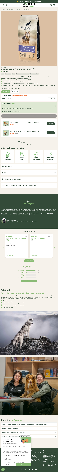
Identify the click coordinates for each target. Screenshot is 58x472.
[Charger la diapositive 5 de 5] (33, 64)
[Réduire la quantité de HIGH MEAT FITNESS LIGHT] (48, 106)
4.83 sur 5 (32, 266)
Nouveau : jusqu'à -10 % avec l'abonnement (29, 1)
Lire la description (5, 88)
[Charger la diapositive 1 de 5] (25, 64)
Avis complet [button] (9, 255)
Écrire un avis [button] (29, 281)
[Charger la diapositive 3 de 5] (29, 64)
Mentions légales (33, 458)
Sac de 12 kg (6, 91)
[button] (3, 5)
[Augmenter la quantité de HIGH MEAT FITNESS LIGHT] (54, 106)
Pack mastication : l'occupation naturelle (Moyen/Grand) (24, 131)
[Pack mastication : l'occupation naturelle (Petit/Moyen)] (6, 123)
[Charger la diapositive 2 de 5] (27, 64)
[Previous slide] (3, 248)
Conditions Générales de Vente (35, 453)
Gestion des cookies (34, 459)
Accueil (3, 9)
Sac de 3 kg (15, 91)
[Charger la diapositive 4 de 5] (31, 64)
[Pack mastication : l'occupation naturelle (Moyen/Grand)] (6, 133)
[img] (9, 236)
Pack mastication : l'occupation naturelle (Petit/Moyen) (24, 122)
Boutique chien (11, 9)
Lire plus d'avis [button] (29, 260)
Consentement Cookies (35, 460)
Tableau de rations (15, 88)
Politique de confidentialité (32, 456)
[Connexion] (51, 5)
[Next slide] (54, 248)
